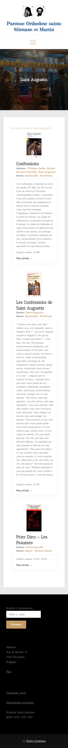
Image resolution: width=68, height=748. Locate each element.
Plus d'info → (24, 258)
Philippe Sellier (37, 168)
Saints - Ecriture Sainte (38, 550)
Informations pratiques (20, 702)
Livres (26, 128)
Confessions (27, 163)
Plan (9, 671)
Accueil (15, 128)
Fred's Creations (36, 741)
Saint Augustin (42, 128)
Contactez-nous (16, 692)
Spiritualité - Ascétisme (38, 175)
